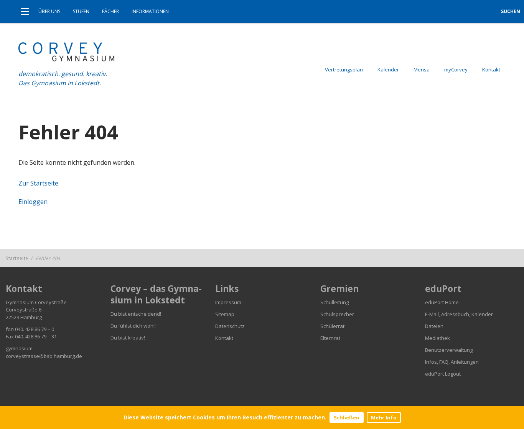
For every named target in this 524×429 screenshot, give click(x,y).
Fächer (110, 11)
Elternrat (330, 338)
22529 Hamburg (24, 317)
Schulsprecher (337, 314)
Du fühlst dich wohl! (133, 325)
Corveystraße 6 (23, 309)
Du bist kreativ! (127, 337)
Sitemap (224, 314)
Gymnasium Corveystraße (36, 302)
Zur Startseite (38, 183)
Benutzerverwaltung (449, 349)
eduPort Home (442, 302)
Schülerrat (332, 326)
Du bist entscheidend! (135, 313)
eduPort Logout (443, 373)
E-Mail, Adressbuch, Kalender (459, 314)
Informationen (150, 11)
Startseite (17, 258)
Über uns (49, 11)
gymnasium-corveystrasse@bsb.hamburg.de (44, 352)
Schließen (346, 417)
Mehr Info (384, 417)
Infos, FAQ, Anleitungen (452, 361)
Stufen (81, 11)
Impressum (228, 302)
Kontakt (224, 338)
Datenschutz (230, 326)
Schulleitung (334, 302)
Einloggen (33, 201)
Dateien (434, 326)
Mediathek (437, 338)
